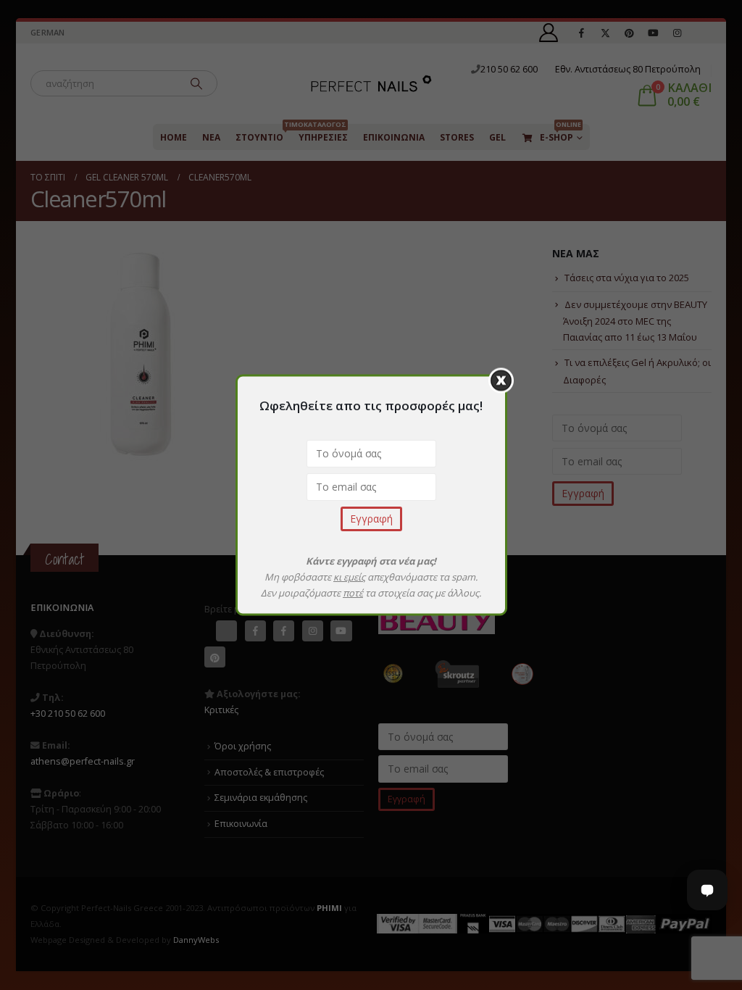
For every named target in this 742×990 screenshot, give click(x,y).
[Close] (501, 381)
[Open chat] (707, 890)
